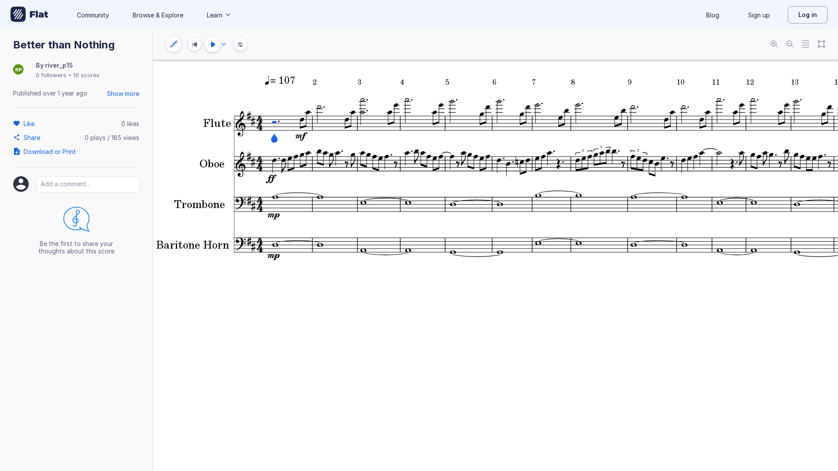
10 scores (86, 75)
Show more (123, 93)
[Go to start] (194, 44)
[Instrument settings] (174, 44)
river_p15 (59, 65)
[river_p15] (18, 70)
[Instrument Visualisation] (240, 44)
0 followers (51, 75)
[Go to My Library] (29, 15)
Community (93, 15)
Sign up (759, 15)
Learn (215, 15)
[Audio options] (223, 44)
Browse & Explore (158, 15)
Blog (712, 15)
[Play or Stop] (212, 44)
